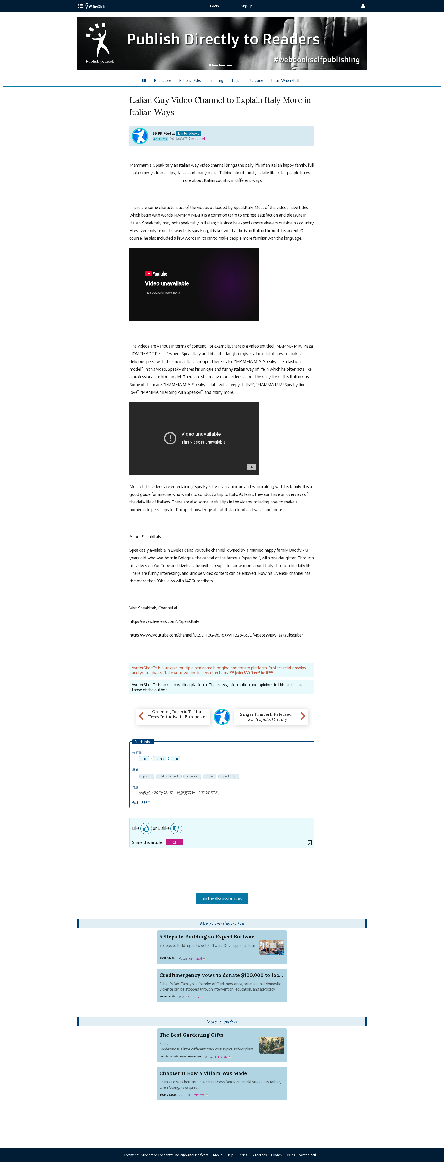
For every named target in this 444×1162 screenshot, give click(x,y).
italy (210, 776)
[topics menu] (80, 6)
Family (160, 759)
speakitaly (229, 776)
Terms (242, 1155)
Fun (175, 759)
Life (144, 759)
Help (230, 1155)
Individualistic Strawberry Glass (180, 1056)
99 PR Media (164, 133)
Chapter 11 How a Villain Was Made (203, 1073)
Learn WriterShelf (285, 80)
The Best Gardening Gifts (191, 1035)
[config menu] (363, 6)
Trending (216, 80)
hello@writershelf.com (191, 1155)
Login (214, 6)
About (217, 1155)
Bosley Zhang (168, 1094)
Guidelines (259, 1155)
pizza (147, 776)
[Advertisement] (222, 872)
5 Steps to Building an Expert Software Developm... (223, 936)
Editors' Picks (190, 80)
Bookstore (162, 80)
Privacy (276, 1155)
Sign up (247, 6)
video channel (169, 776)
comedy (192, 776)
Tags (235, 80)
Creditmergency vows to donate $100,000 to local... (223, 975)
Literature (255, 80)
